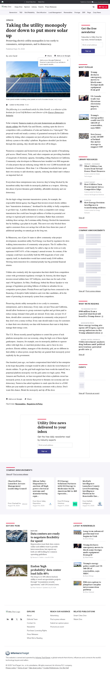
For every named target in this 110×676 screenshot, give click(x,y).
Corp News (97, 12)
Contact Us (31, 623)
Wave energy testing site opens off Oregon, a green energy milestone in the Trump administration (91, 329)
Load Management (55, 12)
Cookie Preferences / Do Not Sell (56, 668)
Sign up (104, 7)
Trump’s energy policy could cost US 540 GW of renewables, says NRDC (97, 121)
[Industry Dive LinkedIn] (7, 619)
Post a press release (93, 291)
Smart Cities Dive (31, 2)
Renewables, (20, 404)
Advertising (54, 615)
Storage (77, 12)
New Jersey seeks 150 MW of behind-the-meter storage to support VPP (97, 140)
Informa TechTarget (42, 657)
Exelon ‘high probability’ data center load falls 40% (46, 569)
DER (83, 12)
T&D (20, 12)
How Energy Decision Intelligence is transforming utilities (95, 205)
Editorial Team (32, 619)
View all (81, 218)
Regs (89, 12)
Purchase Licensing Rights (37, 630)
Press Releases (51, 7)
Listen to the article (19, 105)
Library (34, 7)
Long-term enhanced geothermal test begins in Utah (93, 534)
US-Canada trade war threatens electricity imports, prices (96, 102)
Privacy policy (11, 668)
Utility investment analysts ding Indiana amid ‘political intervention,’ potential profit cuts (92, 346)
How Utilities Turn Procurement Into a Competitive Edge (93, 187)
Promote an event (92, 393)
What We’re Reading (34, 638)
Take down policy (35, 668)
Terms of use (22, 668)
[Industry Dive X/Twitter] (17, 619)
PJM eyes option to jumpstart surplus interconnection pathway (92, 586)
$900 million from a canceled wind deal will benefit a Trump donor (90, 314)
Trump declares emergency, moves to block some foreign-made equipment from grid (97, 81)
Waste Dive (41, 2)
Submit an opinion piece (59, 623)
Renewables (68, 12)
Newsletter (31, 627)
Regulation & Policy (35, 404)
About (29, 615)
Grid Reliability (29, 12)
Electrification (41, 12)
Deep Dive (18, 7)
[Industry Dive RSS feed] (21, 619)
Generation (13, 12)
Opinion (27, 7)
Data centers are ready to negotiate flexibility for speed (45, 537)
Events (41, 7)
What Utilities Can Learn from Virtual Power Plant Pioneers (94, 168)
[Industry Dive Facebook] (12, 619)
